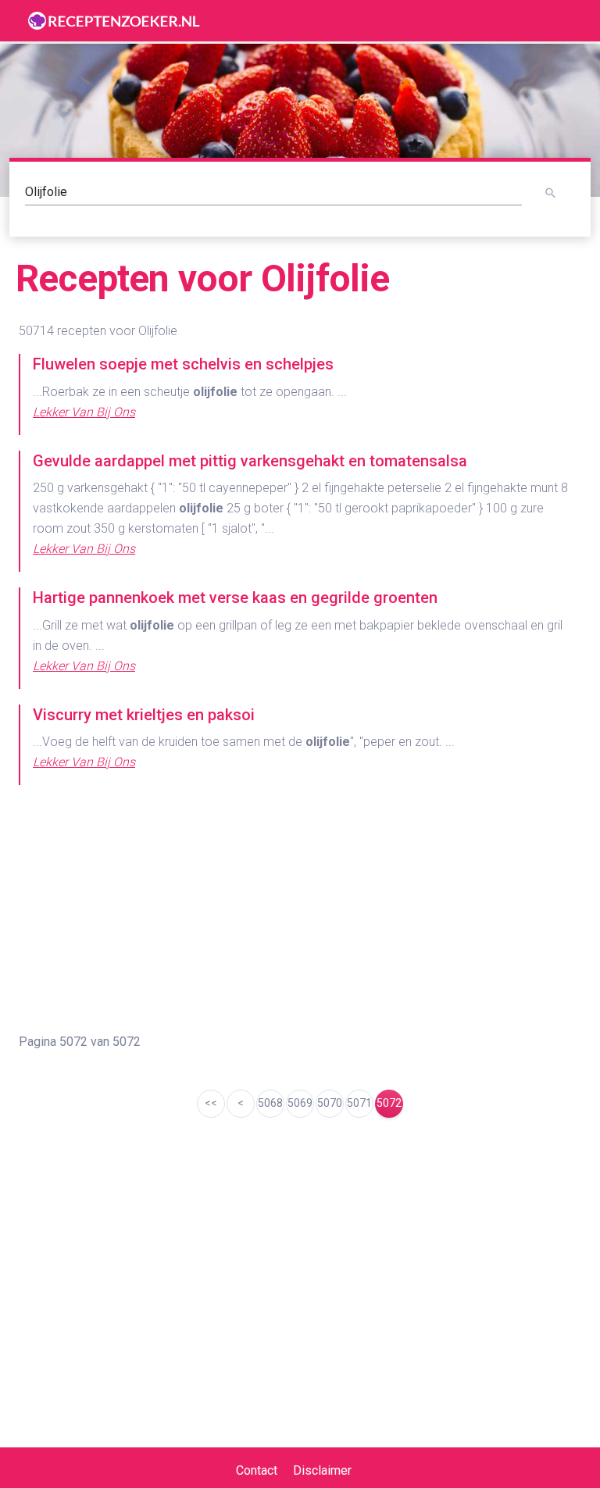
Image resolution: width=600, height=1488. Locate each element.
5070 (329, 1103)
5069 (300, 1103)
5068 (270, 1103)
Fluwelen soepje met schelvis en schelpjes (183, 364)
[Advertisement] (300, 910)
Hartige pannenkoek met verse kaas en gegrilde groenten (235, 597)
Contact (256, 1470)
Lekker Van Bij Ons (84, 412)
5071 (359, 1103)
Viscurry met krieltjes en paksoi (144, 714)
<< (211, 1103)
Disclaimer (322, 1470)
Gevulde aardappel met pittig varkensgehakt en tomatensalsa (250, 460)
